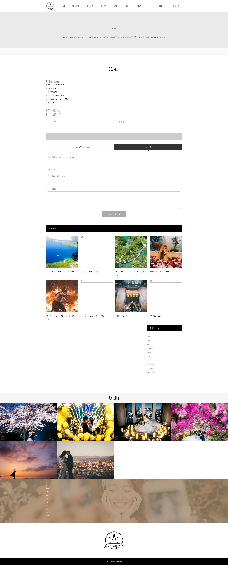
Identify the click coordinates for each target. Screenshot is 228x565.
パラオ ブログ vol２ (90, 271)
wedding (47, 488)
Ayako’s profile (150, 336)
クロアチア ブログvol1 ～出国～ (60, 271)
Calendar (148, 340)
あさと (121, 122)
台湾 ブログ (121, 316)
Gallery (103, 6)
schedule (47, 512)
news (47, 505)
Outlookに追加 (52, 92)
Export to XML (51, 103)
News (139, 6)
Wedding (75, 6)
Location (89, 6)
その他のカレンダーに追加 (58, 99)
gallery (47, 495)
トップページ (151, 369)
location (47, 492)
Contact (175, 6)
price (47, 509)
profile (127, 6)
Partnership (149, 352)
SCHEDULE (148, 356)
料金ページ (150, 373)
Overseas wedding (150, 348)
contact (47, 516)
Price (150, 6)
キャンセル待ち (51, 115)
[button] (52, 82)
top (46, 485)
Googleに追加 (52, 88)
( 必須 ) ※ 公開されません (57, 176)
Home (63, 6)
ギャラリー (150, 365)
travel (47, 499)
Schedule (162, 6)
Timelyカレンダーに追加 (56, 84)
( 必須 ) (51, 169)
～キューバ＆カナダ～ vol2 (92, 316)
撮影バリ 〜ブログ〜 (159, 271)
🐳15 (54, 122)
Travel (115, 6)
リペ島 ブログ (156, 316)
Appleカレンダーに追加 (56, 95)
